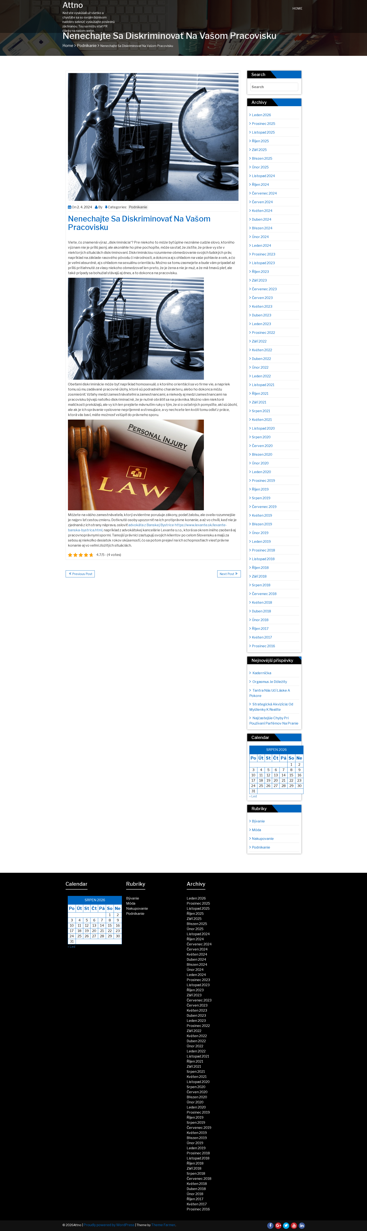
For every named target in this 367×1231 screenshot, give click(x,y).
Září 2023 (259, 280)
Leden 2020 (261, 472)
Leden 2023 (261, 324)
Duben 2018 (261, 611)
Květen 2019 (262, 515)
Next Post (227, 574)
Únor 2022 (260, 367)
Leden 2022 (261, 376)
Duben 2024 (261, 219)
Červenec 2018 (264, 594)
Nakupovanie (263, 839)
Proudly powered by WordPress (108, 1225)
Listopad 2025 (263, 132)
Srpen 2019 (261, 498)
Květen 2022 (262, 350)
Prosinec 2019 (263, 481)
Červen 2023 (262, 298)
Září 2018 (259, 576)
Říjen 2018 (260, 568)
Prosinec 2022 (263, 333)
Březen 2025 (262, 159)
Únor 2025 (260, 167)
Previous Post (82, 574)
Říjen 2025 (260, 141)
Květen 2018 (262, 603)
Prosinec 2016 (263, 646)
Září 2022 (259, 341)
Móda (256, 830)
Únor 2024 (260, 237)
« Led (253, 796)
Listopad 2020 (263, 428)
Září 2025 (259, 150)
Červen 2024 (262, 202)
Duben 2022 (261, 359)
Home (297, 8)
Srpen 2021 (261, 411)
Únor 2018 (260, 620)
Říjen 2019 (260, 489)
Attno (72, 5)
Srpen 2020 (261, 437)
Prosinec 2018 (263, 550)
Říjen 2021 (260, 394)
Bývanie (258, 821)
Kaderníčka (262, 673)
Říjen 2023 (260, 272)
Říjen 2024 (260, 185)
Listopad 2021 (263, 385)
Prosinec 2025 (263, 124)
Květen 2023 (262, 307)
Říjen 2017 (260, 629)
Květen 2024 (262, 211)
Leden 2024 (261, 246)
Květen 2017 (262, 637)
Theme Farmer (163, 1225)
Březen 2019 (262, 524)
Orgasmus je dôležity (270, 682)
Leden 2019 (261, 542)
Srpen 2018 (261, 585)
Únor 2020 (260, 463)
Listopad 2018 (263, 559)
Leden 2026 (261, 115)
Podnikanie (87, 45)
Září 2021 (259, 402)
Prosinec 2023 (263, 254)
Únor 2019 (260, 533)
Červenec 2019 (264, 507)
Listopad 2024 (263, 176)
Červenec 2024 (264, 193)
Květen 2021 (262, 420)
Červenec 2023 (264, 289)
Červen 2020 (262, 446)
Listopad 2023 (263, 263)
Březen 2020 (262, 455)
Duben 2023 (261, 315)
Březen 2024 (262, 228)
